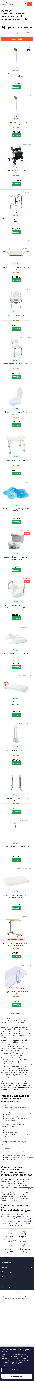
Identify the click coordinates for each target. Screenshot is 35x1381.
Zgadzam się (16, 1376)
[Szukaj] (16, 4)
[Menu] (29, 4)
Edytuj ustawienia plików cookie (18, 1299)
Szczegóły (16, 87)
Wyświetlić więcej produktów (16, 33)
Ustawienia (16, 1370)
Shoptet (21, 1293)
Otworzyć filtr (17, 39)
